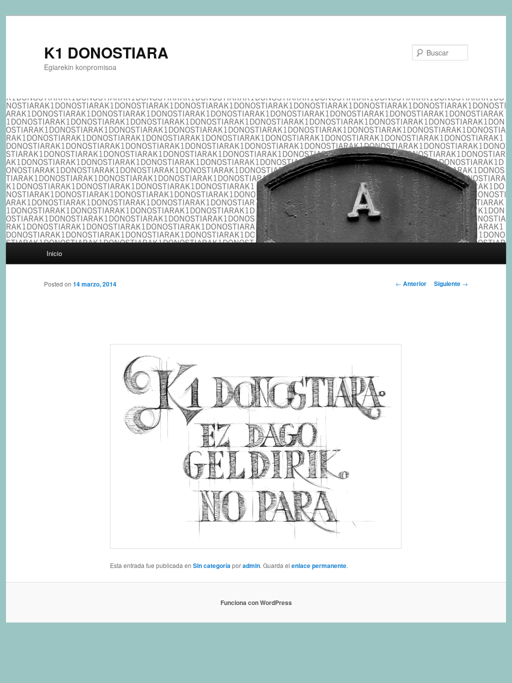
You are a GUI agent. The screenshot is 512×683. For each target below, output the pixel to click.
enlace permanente (319, 565)
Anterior (411, 283)
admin (251, 565)
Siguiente (451, 283)
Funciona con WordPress (256, 602)
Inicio (54, 253)
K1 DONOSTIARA (106, 52)
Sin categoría (211, 565)
